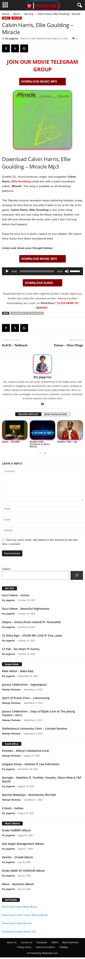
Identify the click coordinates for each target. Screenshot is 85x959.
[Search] (77, 575)
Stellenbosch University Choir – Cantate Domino (34, 728)
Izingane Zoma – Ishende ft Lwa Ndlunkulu (30, 764)
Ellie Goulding (21, 181)
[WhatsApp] (24, 48)
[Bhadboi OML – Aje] (70, 430)
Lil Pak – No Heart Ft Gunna (20, 649)
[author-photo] (42, 363)
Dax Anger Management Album (23, 844)
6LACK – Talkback (14, 345)
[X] (15, 48)
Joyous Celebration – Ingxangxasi (24, 684)
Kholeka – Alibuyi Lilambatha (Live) (25, 751)
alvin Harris (18, 313)
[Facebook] (6, 48)
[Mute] (67, 271)
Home (5, 14)
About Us (11, 942)
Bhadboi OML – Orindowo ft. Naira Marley (39, 444)
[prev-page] (40, 453)
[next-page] (45, 453)
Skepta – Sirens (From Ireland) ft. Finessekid (31, 622)
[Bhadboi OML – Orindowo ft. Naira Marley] (42, 430)
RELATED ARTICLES (28, 414)
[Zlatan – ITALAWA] (15, 430)
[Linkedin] (42, 404)
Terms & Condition (45, 947)
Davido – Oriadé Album (17, 857)
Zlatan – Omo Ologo (68, 345)
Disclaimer (42, 942)
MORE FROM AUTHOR (55, 414)
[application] (42, 271)
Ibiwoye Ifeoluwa (11, 689)
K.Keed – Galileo (13, 808)
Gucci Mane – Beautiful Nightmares (25, 608)
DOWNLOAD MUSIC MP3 (39, 81)
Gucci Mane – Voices (15, 595)
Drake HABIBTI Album (16, 830)
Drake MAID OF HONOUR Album (23, 870)
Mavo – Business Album (18, 884)
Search (6, 568)
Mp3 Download (70, 942)
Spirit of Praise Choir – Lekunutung (25, 698)
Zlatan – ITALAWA (11, 441)
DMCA (55, 942)
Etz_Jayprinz (11, 38)
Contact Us (26, 942)
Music (16, 14)
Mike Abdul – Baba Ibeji (17, 671)
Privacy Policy (24, 947)
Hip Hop (29, 14)
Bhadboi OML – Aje (67, 441)
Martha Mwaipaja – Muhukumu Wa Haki (29, 795)
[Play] (7, 271)
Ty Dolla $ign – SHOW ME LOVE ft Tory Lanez (32, 635)
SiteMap (64, 947)
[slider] (75, 270)
